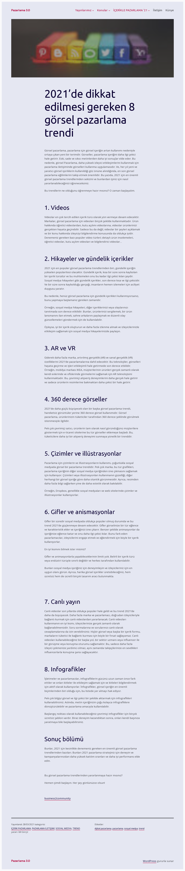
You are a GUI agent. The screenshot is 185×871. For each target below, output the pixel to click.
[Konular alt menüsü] (109, 10)
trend (141, 828)
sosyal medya (131, 828)
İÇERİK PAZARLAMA (21, 828)
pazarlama (117, 828)
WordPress (149, 861)
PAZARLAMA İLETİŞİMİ (43, 828)
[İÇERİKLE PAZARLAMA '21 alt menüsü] (149, 10)
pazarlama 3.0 (20, 10)
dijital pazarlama (103, 828)
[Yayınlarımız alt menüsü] (93, 10)
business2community (57, 798)
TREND (76, 828)
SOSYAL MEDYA (64, 828)
